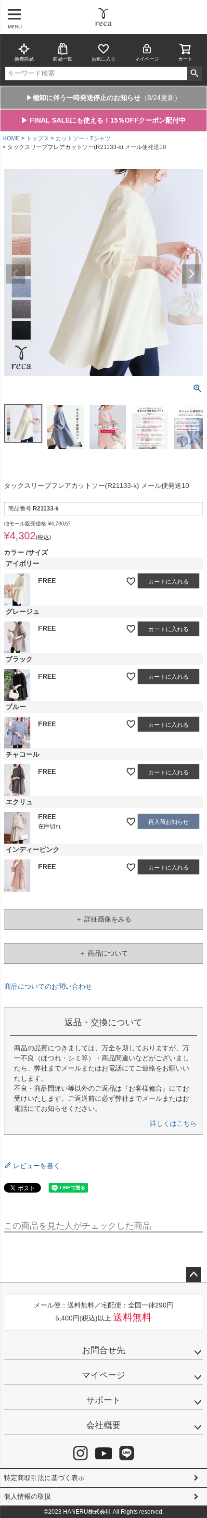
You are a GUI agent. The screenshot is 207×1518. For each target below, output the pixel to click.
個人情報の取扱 (27, 1496)
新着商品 (24, 59)
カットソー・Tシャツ (83, 138)
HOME (11, 138)
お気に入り (103, 59)
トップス (37, 138)
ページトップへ (193, 1274)
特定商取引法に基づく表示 (44, 1477)
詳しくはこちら (173, 1123)
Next (191, 274)
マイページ (147, 59)
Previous (15, 274)
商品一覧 (62, 59)
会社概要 (103, 1425)
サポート (103, 1400)
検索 (194, 73)
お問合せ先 (103, 1350)
